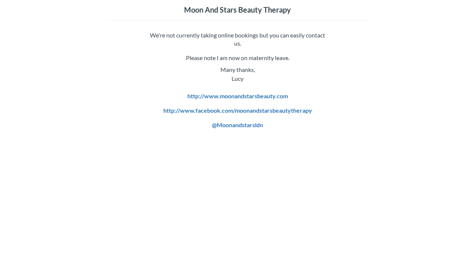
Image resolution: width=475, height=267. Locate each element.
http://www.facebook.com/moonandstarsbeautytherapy (237, 110)
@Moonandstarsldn (237, 124)
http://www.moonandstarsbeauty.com (237, 95)
